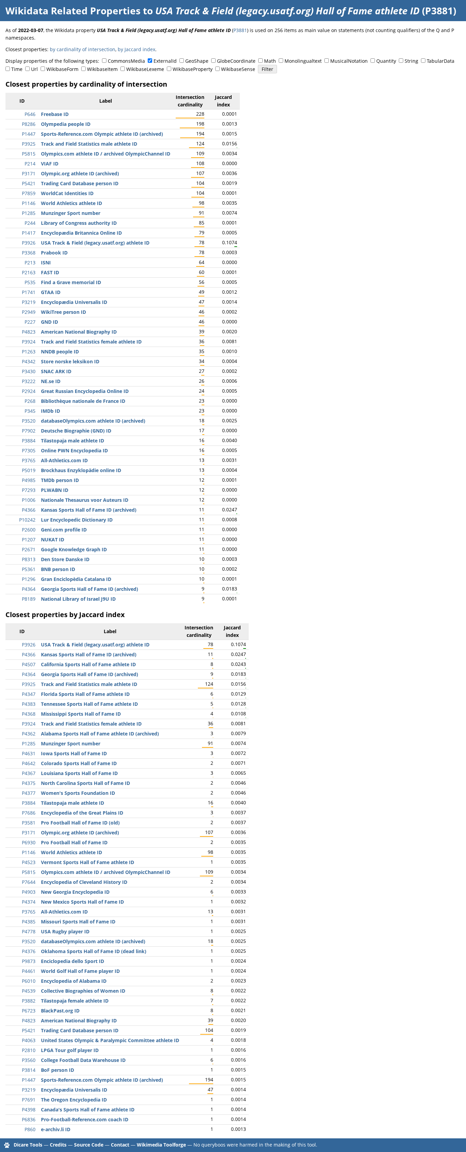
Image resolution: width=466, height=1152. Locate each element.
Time (17, 69)
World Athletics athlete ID (71, 203)
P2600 (28, 529)
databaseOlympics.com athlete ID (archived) (93, 421)
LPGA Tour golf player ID (70, 1050)
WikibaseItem (102, 69)
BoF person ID (57, 1070)
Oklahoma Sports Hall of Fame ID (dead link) (93, 951)
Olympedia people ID (65, 124)
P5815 (28, 153)
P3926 (28, 242)
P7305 (28, 450)
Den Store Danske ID (65, 559)
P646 (30, 114)
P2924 (28, 391)
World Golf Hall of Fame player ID (80, 971)
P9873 (28, 961)
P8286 (28, 124)
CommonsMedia (126, 61)
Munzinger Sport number (70, 213)
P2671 (28, 549)
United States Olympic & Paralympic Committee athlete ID (110, 1040)
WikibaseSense (238, 69)
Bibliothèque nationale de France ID (83, 401)
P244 (30, 223)
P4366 (28, 510)
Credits (58, 1144)
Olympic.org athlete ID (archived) (80, 173)
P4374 (28, 902)
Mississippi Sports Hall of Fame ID (81, 714)
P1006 (28, 500)
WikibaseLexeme (145, 69)
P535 (30, 282)
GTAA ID (50, 292)
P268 (30, 401)
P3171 (28, 173)
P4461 (28, 971)
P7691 (28, 1099)
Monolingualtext (303, 61)
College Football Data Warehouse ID (83, 1060)
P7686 (28, 813)
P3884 (28, 440)
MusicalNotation (349, 61)
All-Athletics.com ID (64, 460)
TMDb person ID (60, 480)
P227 (30, 322)
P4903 (28, 892)
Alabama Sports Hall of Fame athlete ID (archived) (100, 733)
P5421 (28, 183)
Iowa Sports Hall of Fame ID (74, 753)
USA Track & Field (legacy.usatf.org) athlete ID (95, 242)
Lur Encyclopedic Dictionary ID (77, 519)
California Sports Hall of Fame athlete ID (88, 664)
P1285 (28, 213)
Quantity (386, 61)
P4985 (28, 480)
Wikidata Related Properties (73, 10)
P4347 (28, 694)
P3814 (28, 1070)
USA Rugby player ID (65, 931)
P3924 (28, 341)
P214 (30, 163)
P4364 (28, 589)
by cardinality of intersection (82, 49)
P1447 (28, 134)
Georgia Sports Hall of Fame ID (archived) (89, 589)
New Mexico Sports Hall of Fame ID (82, 902)
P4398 (28, 1109)
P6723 (28, 1010)
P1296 (28, 579)
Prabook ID (54, 252)
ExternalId (165, 61)
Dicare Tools (28, 1144)
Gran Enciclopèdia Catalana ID (76, 579)
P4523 (28, 862)
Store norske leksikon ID (70, 361)
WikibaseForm (62, 69)
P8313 (28, 559)
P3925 (28, 144)
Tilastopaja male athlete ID (72, 440)
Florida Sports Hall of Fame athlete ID (85, 694)
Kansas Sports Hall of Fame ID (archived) (88, 510)
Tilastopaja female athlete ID (74, 1000)
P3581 (28, 822)
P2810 (28, 1050)
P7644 (28, 882)
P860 (30, 1129)
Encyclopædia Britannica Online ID (81, 233)
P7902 (28, 430)
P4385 (28, 921)
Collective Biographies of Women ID (83, 991)
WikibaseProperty (193, 69)
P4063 (28, 1040)
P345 (30, 411)
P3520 (28, 421)
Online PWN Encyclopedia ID (74, 450)
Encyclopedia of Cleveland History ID (84, 882)
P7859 (28, 193)
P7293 (28, 490)
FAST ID (50, 272)
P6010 (28, 981)
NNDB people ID (60, 351)
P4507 (28, 664)
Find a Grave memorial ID (71, 282)
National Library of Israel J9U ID (78, 599)
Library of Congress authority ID (79, 223)
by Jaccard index (136, 49)
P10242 (27, 519)
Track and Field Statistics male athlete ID (89, 144)
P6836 (28, 1119)
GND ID (49, 322)
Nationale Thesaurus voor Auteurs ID (84, 500)
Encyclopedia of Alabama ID (73, 981)
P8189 (28, 599)
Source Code (88, 1144)
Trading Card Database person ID (79, 183)
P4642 (28, 763)
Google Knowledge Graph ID (74, 549)
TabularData (440, 61)
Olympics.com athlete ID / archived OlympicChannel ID (105, 153)
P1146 (28, 203)
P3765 (28, 460)
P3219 (28, 302)
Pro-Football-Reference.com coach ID (84, 1119)
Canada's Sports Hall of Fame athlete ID (87, 1109)
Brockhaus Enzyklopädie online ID (81, 470)
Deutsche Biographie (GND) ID (76, 430)
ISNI (46, 262)
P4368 (28, 714)
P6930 (28, 842)
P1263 (28, 351)
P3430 (28, 371)
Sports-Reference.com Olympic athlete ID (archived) (102, 134)
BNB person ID (58, 569)
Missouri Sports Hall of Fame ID (78, 921)
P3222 (28, 381)
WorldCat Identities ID (67, 193)
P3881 (240, 30)
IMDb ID (50, 411)
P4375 (28, 783)
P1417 (28, 233)
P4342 (28, 361)
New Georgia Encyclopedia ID (75, 892)
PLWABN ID (54, 490)
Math (270, 61)
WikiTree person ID (63, 312)
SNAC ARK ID (56, 371)
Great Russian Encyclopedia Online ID (85, 391)
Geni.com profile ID (64, 529)
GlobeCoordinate (236, 61)
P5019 (28, 470)
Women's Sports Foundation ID (78, 793)
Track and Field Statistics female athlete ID (91, 341)
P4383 (28, 704)
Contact (120, 1144)
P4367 (28, 773)
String (411, 61)
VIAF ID (49, 163)
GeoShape (196, 61)
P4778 (28, 931)
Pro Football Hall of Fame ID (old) (80, 822)
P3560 (28, 1060)
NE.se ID (50, 381)
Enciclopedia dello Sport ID (72, 961)
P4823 (28, 332)
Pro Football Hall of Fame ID (74, 842)
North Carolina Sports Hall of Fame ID (85, 783)
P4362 (28, 733)
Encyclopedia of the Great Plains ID (82, 813)
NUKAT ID (52, 539)
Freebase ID (55, 114)
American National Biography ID (79, 332)
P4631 (28, 753)
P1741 (28, 292)
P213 (30, 262)
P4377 (28, 793)
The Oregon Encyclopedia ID (74, 1099)
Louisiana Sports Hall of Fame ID (79, 773)
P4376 (28, 951)
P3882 (28, 1000)
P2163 (28, 272)
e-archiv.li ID (55, 1129)
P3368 (28, 252)
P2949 (28, 312)
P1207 (28, 539)
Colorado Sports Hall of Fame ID (79, 763)
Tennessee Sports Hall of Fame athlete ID (89, 704)
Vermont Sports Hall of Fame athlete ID (87, 862)
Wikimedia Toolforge (161, 1144)
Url (34, 69)
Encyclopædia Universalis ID (74, 302)
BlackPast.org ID (60, 1010)
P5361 (28, 569)
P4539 (28, 991)
